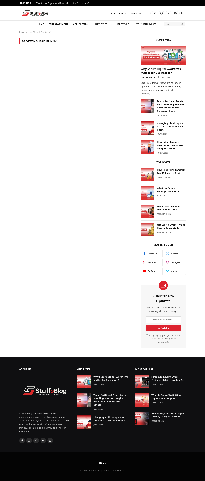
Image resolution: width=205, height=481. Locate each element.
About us (123, 13)
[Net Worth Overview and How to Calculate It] (147, 229)
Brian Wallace (150, 77)
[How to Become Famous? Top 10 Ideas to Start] (147, 174)
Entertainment (58, 24)
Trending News (146, 24)
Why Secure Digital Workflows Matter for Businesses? (62, 3)
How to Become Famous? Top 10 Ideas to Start (171, 171)
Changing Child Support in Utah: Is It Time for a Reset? (170, 126)
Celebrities (80, 24)
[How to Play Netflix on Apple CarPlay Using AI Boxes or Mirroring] (142, 418)
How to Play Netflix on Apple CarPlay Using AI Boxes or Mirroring (167, 415)
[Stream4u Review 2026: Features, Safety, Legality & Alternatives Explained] (142, 381)
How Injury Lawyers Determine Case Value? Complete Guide (170, 145)
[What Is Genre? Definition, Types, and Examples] (142, 400)
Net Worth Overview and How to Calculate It (171, 226)
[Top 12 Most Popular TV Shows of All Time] (147, 211)
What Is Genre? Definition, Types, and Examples (166, 397)
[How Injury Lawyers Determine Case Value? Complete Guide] (147, 147)
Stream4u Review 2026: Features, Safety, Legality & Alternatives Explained (166, 378)
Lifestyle (123, 24)
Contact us (136, 13)
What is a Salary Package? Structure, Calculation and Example (171, 190)
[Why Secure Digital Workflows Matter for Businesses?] (163, 55)
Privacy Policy (170, 338)
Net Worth (102, 24)
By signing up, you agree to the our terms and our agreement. (165, 338)
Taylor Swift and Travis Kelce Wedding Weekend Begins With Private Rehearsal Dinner (171, 106)
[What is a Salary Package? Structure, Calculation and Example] (147, 193)
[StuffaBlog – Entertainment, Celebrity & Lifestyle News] (35, 13)
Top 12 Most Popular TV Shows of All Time (170, 208)
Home (112, 13)
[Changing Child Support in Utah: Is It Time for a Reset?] (147, 128)
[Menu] (21, 24)
